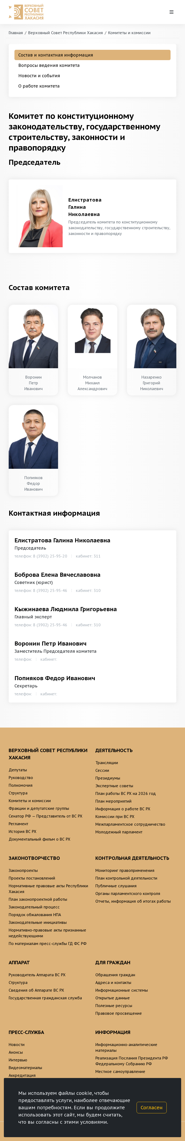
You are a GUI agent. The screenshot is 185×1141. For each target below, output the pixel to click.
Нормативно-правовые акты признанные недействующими (47, 933)
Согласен (152, 1107)
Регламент (18, 823)
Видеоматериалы (25, 1067)
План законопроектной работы (38, 899)
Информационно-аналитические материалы (126, 1047)
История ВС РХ (22, 831)
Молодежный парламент (118, 832)
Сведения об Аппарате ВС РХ (36, 990)
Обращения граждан (115, 974)
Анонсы (16, 1052)
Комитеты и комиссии (129, 32)
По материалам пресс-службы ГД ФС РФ (47, 943)
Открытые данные (112, 997)
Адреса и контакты (113, 982)
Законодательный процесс (34, 907)
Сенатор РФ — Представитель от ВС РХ (45, 816)
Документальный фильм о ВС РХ (39, 839)
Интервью (18, 1060)
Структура (18, 793)
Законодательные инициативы (38, 922)
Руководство (21, 777)
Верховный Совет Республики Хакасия (65, 32)
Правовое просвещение (118, 1013)
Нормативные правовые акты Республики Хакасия (48, 888)
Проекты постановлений (32, 878)
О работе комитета (39, 86)
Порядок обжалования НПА (35, 914)
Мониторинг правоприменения (124, 870)
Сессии (102, 770)
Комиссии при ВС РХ (114, 816)
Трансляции (106, 762)
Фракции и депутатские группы (39, 808)
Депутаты (18, 769)
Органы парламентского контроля (127, 893)
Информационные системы (121, 990)
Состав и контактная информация (55, 55)
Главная (16, 32)
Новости (17, 1044)
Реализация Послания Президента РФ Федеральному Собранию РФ (131, 1061)
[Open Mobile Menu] (171, 12)
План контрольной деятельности (126, 878)
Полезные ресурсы (113, 1005)
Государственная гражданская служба (45, 997)
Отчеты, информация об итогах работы (133, 901)
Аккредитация (22, 1075)
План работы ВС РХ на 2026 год (125, 793)
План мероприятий (113, 801)
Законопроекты (23, 870)
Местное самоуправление (120, 1071)
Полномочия (21, 785)
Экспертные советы (114, 785)
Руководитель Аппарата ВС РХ (37, 974)
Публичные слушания (116, 885)
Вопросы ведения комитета (49, 65)
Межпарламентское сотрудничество (130, 824)
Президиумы (107, 778)
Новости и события (39, 75)
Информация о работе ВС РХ (122, 808)
